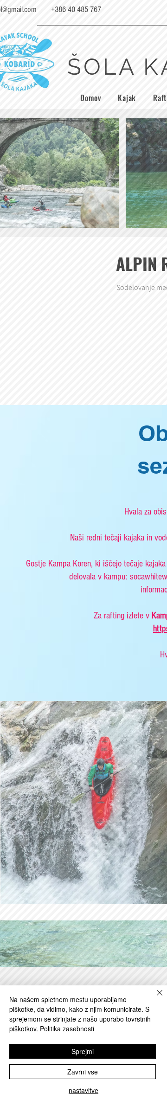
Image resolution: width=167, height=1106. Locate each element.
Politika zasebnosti (67, 1028)
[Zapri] (154, 998)
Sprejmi (82, 1051)
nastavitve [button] (83, 1090)
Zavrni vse (82, 1071)
